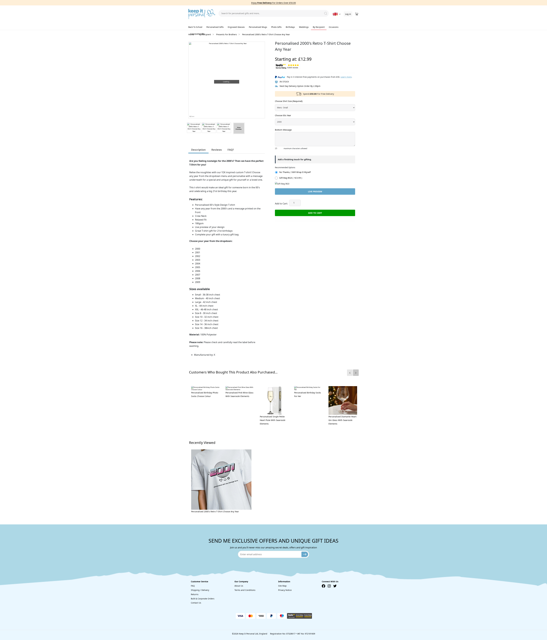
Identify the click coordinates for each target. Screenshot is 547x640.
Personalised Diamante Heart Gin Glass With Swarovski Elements (342, 420)
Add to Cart (315, 212)
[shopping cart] (357, 14)
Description (198, 149)
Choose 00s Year (283, 115)
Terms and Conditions (244, 590)
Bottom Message (283, 129)
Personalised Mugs (258, 27)
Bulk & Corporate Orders (202, 598)
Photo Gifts (276, 27)
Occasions (333, 27)
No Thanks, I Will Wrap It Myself (295, 172)
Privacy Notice (285, 590)
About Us (238, 585)
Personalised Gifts (215, 27)
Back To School (195, 27)
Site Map (282, 585)
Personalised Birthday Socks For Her (307, 394)
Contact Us (196, 602)
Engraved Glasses (236, 27)
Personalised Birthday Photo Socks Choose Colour (204, 394)
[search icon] (325, 13)
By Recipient (319, 27)
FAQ (193, 585)
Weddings (304, 27)
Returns (194, 594)
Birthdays (290, 27)
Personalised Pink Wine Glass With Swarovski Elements (239, 394)
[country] (335, 14)
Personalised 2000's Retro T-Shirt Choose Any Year (215, 511)
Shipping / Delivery (200, 590)
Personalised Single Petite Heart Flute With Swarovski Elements (272, 420)
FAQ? (230, 149)
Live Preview (315, 191)
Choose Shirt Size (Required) (289, 101)
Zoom (192, 116)
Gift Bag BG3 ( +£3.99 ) (290, 177)
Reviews (216, 149)
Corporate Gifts (197, 33)
